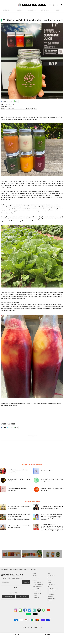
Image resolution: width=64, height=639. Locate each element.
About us (35, 575)
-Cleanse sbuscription (39, 582)
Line (20, 610)
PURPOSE (48, 634)
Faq (48, 586)
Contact (49, 600)
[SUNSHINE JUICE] (34, 5)
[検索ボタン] (58, 5)
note (34, 610)
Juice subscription (37, 586)
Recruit (49, 582)
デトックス (20, 108)
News (49, 573)
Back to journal (32, 436)
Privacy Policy (51, 594)
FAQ (15, 588)
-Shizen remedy (37, 593)
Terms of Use (51, 592)
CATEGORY (16, 634)
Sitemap (50, 602)
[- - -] (2, 5)
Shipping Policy (51, 598)
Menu (49, 577)
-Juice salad (36, 597)
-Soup (35, 595)
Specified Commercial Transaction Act (53, 589)
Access (57, 10)
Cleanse (19, 10)
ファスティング (27, 108)
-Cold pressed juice (38, 590)
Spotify (43, 610)
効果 (32, 108)
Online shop (6, 10)
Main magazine (51, 584)
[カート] (61, 5)
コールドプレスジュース (11, 108)
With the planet (45, 10)
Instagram (15, 610)
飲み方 (35, 108)
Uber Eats (39, 610)
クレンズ (3, 108)
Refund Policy (51, 596)
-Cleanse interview (38, 584)
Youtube (48, 610)
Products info (32, 10)
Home (34, 573)
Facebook (25, 610)
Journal (34, 599)
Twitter (29, 610)
